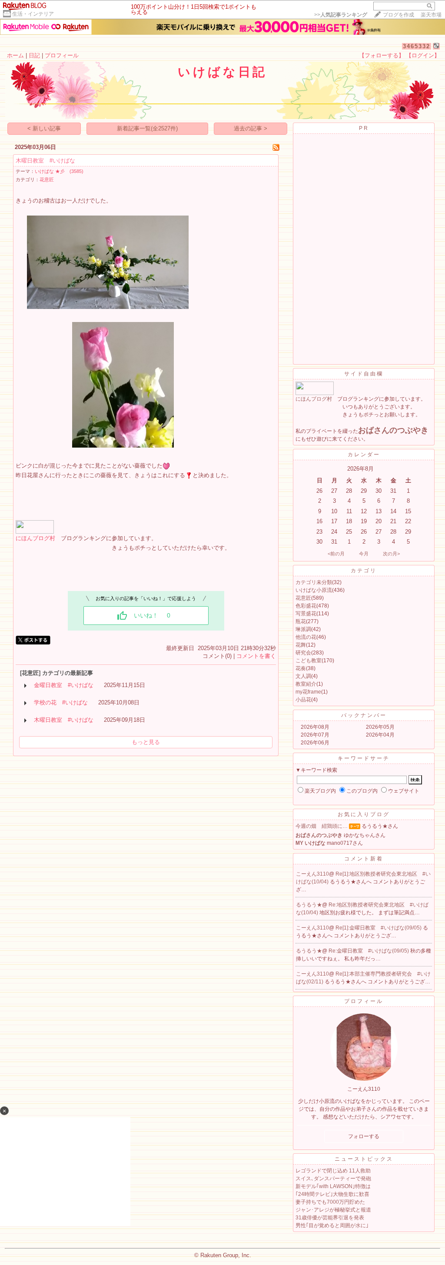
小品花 (303, 700)
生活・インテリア (33, 14)
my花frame (308, 692)
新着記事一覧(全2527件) (147, 128)
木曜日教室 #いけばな (45, 160)
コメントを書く (256, 656)
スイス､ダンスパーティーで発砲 (333, 1178)
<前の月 (336, 553)
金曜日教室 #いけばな (63, 685)
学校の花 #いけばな (61, 702)
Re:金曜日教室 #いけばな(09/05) (369, 951)
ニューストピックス (364, 1159)
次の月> (391, 553)
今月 (364, 553)
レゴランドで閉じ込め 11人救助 (333, 1171)
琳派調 (303, 629)
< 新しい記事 (44, 128)
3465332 (416, 46)
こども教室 (309, 660)
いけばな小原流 (314, 590)
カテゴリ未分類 (314, 582)
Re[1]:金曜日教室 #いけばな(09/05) (379, 928)
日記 (34, 55)
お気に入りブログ (364, 814)
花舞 (301, 645)
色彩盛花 (306, 606)
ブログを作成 (398, 15)
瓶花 (301, 621)
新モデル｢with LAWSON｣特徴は (333, 1186)
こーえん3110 (312, 874)
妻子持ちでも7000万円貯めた (330, 1202)
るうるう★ (309, 905)
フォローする (363, 1136)
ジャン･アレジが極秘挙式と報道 (333, 1210)
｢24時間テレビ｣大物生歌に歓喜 (332, 1194)
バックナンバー (364, 715)
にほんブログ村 (35, 538)
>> (340, 15)
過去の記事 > (250, 128)
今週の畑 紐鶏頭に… (322, 826)
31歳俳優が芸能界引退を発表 (330, 1218)
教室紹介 (306, 684)
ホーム (15, 55)
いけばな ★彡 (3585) (59, 171)
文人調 (303, 676)
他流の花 (306, 637)
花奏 (301, 668)
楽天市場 (431, 15)
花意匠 (47, 179)
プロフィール (62, 55)
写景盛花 (306, 614)
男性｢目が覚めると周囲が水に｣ (332, 1225)
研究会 (303, 653)
